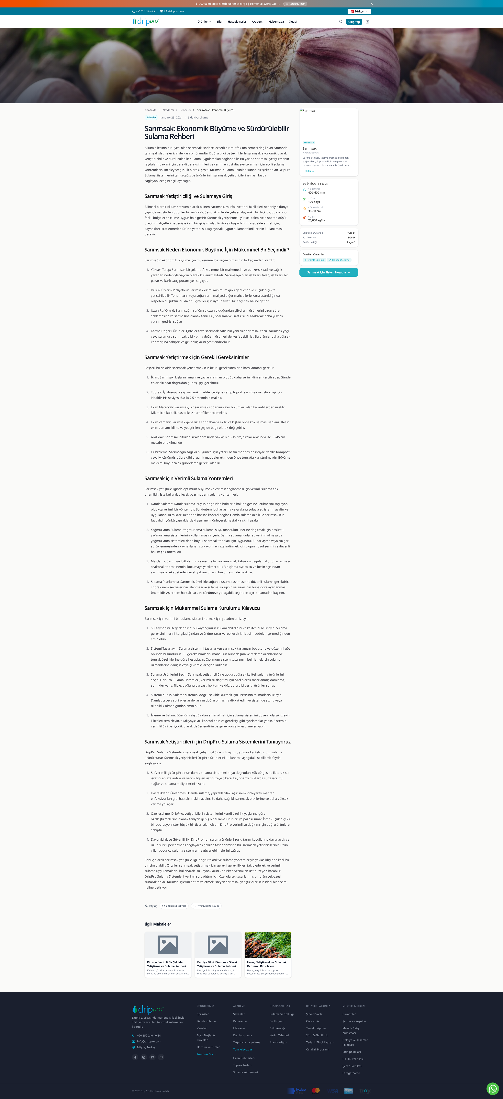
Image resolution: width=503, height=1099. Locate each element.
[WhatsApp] (492, 1088)
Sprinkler (203, 1014)
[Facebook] (135, 1057)
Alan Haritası (278, 1042)
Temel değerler (316, 1028)
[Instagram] (144, 1057)
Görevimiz (312, 1021)
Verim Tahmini (279, 1035)
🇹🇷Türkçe (357, 11)
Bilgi (219, 21)
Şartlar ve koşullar (354, 1021)
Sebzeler (185, 110)
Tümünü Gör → (207, 1054)
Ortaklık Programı (317, 1049)
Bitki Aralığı (277, 1028)
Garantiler (349, 1014)
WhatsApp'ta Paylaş (208, 905)
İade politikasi (351, 1052)
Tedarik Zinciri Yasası (320, 1042)
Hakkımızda (276, 21)
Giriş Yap (354, 22)
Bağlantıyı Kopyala (176, 905)
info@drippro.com (149, 1041)
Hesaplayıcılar (237, 21)
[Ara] (340, 21)
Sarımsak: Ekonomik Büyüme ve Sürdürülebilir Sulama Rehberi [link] (216, 110)
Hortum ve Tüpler (208, 1047)
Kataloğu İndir (297, 3)
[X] (152, 1057)
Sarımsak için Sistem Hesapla (326, 272)
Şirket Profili (314, 1014)
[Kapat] (371, 3)
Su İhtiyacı (277, 1021)
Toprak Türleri (242, 1065)
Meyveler (239, 1028)
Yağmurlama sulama (246, 1042)
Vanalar (202, 1028)
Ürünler (203, 21)
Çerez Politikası (352, 1066)
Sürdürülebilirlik (317, 1035)
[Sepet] (367, 21)
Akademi (257, 21)
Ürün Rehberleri (244, 1058)
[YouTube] (161, 1057)
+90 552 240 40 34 (149, 1035)
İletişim (294, 21)
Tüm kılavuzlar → (244, 1049)
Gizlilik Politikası (352, 1059)
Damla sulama (206, 1021)
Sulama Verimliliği (282, 1014)
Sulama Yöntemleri (245, 1072)
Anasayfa (151, 110)
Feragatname (351, 1073)
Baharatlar (240, 1021)
